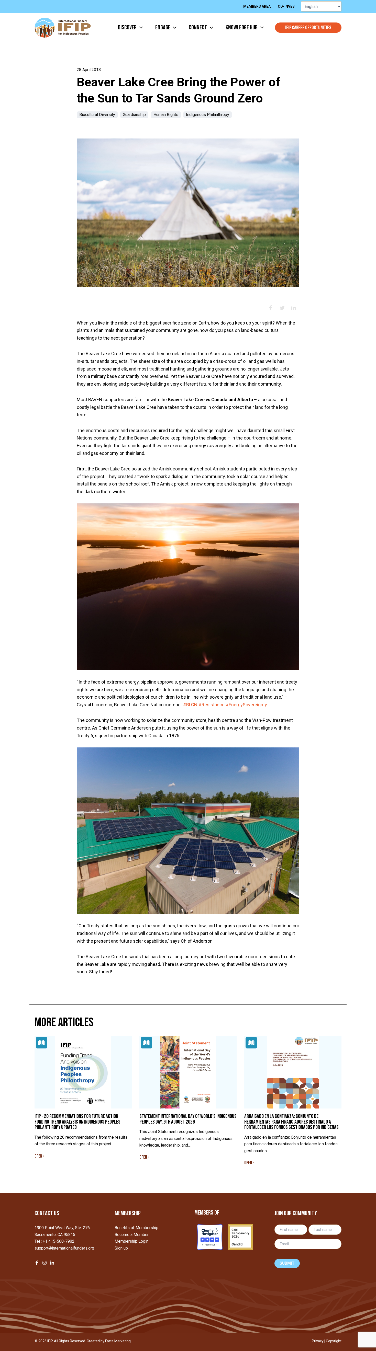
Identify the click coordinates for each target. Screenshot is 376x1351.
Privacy (318, 1341)
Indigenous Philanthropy (207, 114)
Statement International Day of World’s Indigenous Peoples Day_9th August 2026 (188, 1119)
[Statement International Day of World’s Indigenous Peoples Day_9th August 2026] (188, 1072)
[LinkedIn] (52, 1263)
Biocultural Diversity (97, 114)
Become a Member (132, 1234)
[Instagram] (44, 1263)
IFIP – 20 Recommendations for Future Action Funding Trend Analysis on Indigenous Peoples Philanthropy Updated (77, 1121)
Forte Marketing (118, 1341)
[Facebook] (37, 1263)
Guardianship (134, 114)
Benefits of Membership (136, 1227)
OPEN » (40, 1156)
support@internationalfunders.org (64, 1248)
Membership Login (131, 1241)
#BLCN (190, 704)
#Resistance (211, 704)
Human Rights (165, 114)
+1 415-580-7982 (58, 1241)
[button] (140, 28)
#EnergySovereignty (246, 704)
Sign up (121, 1248)
